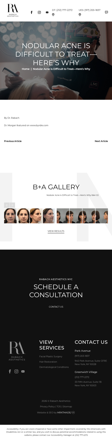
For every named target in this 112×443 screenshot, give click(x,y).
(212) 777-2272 (64, 9)
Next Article (101, 141)
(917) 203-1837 (92, 9)
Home (26, 68)
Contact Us (56, 306)
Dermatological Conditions (54, 367)
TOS (59, 406)
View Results (56, 231)
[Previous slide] (6, 205)
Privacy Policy (47, 406)
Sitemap (67, 406)
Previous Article (13, 141)
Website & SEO (45, 412)
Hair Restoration (48, 361)
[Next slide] (12, 205)
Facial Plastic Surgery (50, 356)
